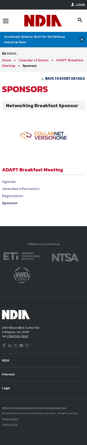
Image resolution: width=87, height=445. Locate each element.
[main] (43, 149)
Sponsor (30, 65)
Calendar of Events (34, 60)
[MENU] (5, 21)
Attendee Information (20, 189)
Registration (12, 196)
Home (6, 60)
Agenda (9, 182)
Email (11, 53)
